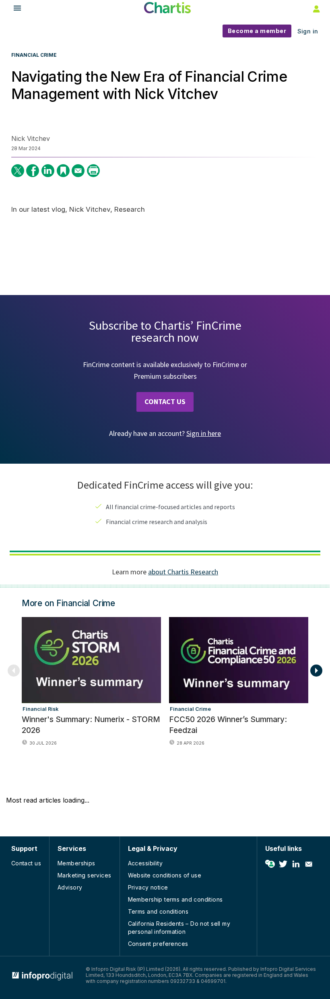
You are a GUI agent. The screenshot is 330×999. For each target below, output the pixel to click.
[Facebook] (32, 170)
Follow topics (270, 864)
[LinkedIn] (47, 170)
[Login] (315, 8)
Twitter (283, 864)
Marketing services (84, 875)
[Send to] (78, 170)
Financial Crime (34, 55)
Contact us (26, 863)
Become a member (257, 30)
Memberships (76, 863)
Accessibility (145, 863)
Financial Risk (40, 709)
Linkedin (296, 864)
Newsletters (309, 864)
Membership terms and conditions (175, 899)
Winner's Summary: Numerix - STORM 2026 (91, 724)
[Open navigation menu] (13, 9)
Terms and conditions (158, 911)
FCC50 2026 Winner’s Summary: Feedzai (228, 724)
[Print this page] (93, 170)
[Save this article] (63, 170)
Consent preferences (158, 943)
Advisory (70, 887)
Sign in (307, 31)
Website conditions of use (165, 875)
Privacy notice (148, 887)
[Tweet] (17, 170)
